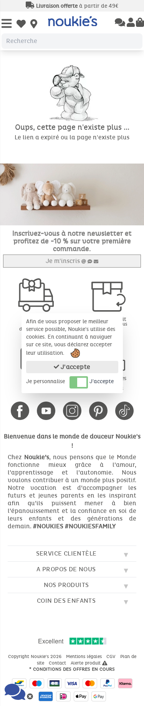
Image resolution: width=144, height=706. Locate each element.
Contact (58, 663)
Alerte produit (86, 663)
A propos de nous (66, 569)
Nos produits (66, 585)
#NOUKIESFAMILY (90, 526)
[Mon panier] (140, 23)
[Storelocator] (33, 24)
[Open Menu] (7, 24)
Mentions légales (84, 656)
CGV (111, 656)
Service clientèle (66, 553)
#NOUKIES (48, 526)
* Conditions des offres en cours (72, 669)
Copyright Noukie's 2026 (35, 656)
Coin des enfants (66, 600)
